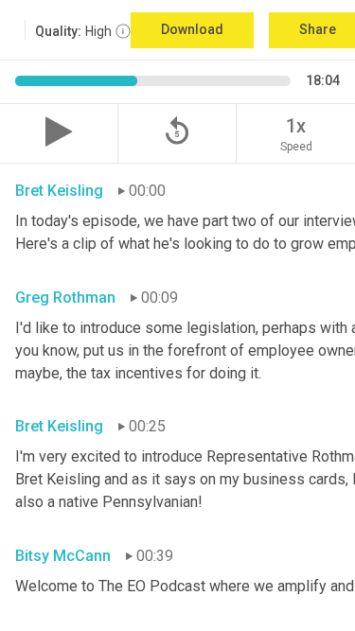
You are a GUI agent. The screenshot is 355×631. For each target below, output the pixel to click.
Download (192, 29)
